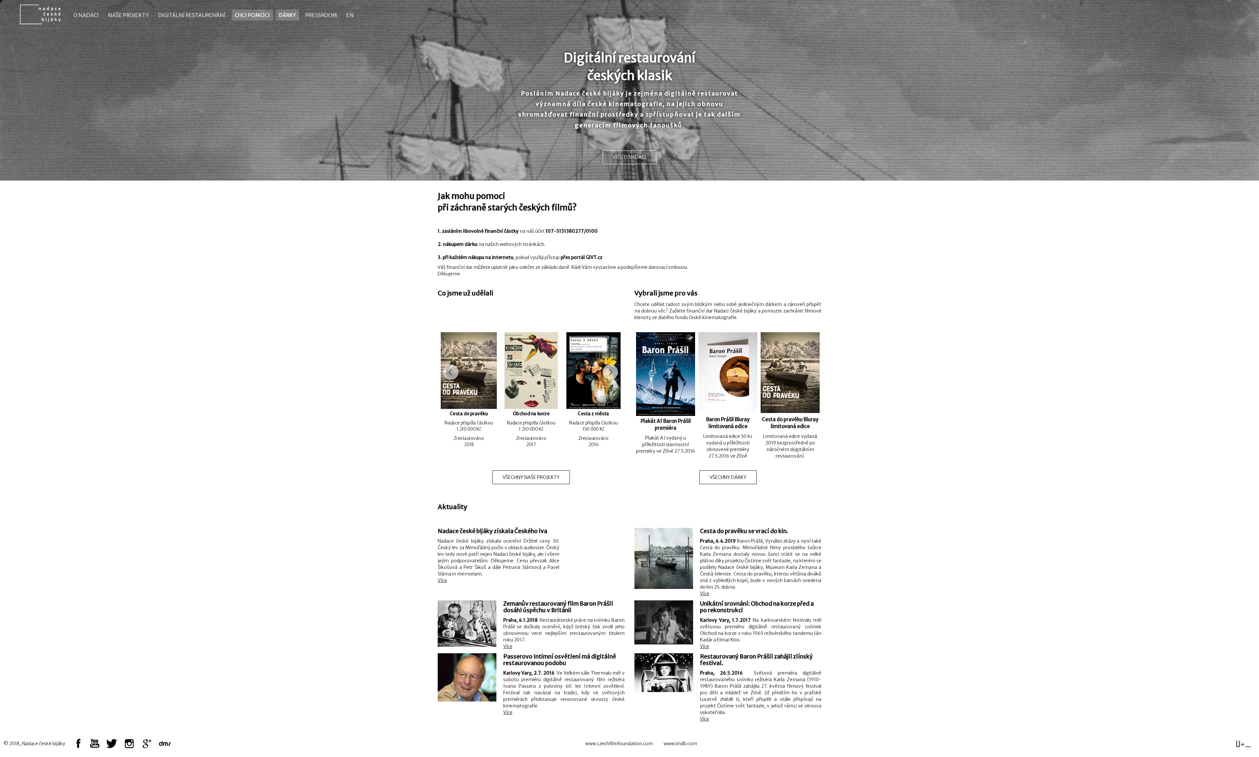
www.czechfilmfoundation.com (619, 743)
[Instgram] (129, 743)
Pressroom (321, 15)
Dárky (287, 15)
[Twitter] (112, 743)
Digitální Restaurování (192, 15)
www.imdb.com (680, 743)
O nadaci (86, 15)
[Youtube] (95, 743)
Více (442, 580)
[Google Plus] (146, 743)
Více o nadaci (629, 157)
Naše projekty (128, 15)
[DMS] (165, 743)
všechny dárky (728, 477)
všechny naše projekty (531, 477)
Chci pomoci (252, 15)
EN (350, 15)
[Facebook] (79, 743)
